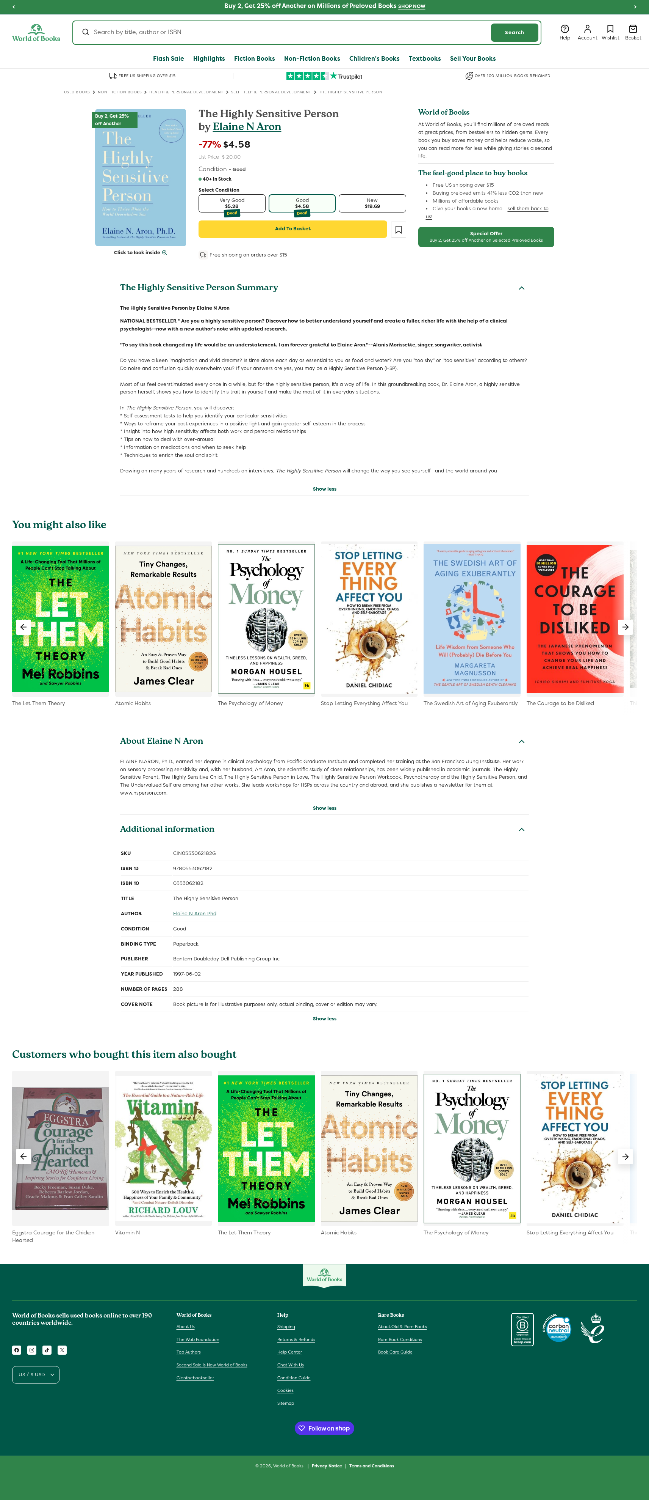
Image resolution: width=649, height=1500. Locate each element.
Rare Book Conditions (400, 1339)
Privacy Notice (327, 1465)
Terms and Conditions (371, 1465)
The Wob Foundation (198, 1339)
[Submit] (85, 32)
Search (514, 32)
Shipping (286, 1326)
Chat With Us (290, 1365)
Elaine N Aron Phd (194, 913)
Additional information (167, 830)
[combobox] (306, 32)
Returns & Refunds (296, 1339)
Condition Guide (294, 1378)
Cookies (285, 1390)
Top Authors (189, 1352)
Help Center (289, 1352)
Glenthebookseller (195, 1378)
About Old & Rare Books (402, 1326)
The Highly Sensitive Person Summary (199, 288)
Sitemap (285, 1403)
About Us (186, 1326)
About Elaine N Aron (161, 742)
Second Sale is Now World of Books (212, 1365)
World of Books (289, 1466)
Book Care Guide (395, 1352)
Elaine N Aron (247, 128)
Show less (324, 489)
